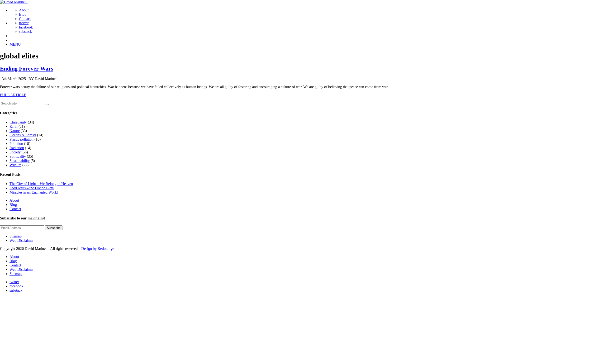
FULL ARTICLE (13, 95)
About (23, 10)
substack (25, 31)
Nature (15, 131)
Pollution (16, 144)
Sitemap (16, 236)
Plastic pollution (21, 139)
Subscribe (54, 228)
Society (15, 152)
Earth (14, 126)
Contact (25, 19)
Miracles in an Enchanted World (34, 192)
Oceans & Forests (23, 135)
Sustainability (20, 161)
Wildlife (15, 165)
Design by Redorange (97, 249)
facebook (26, 27)
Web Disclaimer (21, 240)
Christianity (18, 122)
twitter (23, 23)
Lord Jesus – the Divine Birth (32, 188)
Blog (22, 14)
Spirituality (18, 156)
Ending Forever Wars (26, 69)
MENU (15, 44)
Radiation (17, 148)
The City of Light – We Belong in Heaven (41, 184)
